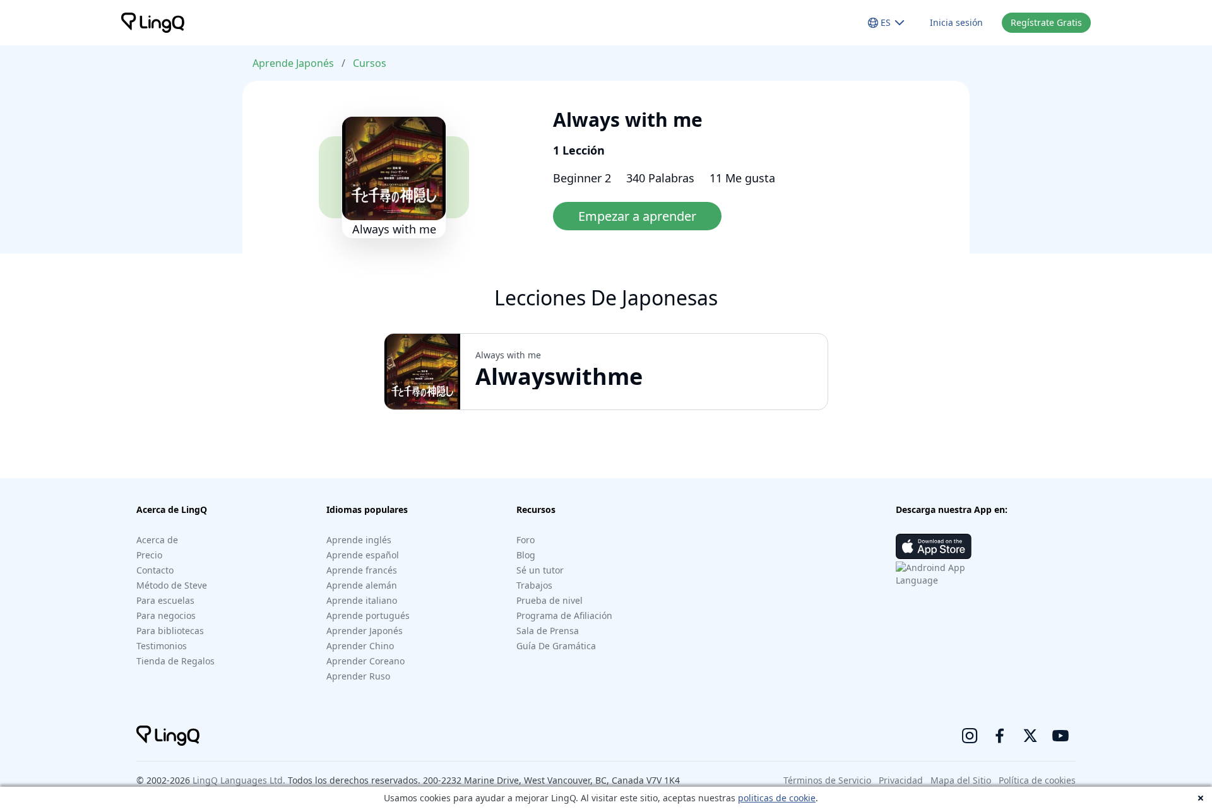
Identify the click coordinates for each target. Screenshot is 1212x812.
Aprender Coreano (365, 661)
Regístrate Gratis (1046, 22)
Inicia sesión (956, 22)
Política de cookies (1037, 780)
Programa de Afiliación (564, 615)
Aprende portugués (368, 615)
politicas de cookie (777, 798)
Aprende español (362, 555)
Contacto (155, 570)
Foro (525, 540)
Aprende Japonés (293, 63)
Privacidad (901, 780)
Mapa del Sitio (960, 780)
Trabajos (534, 585)
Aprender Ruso (358, 676)
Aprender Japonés (364, 631)
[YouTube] (1060, 736)
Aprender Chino (360, 646)
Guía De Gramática (556, 646)
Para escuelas (165, 600)
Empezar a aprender (637, 216)
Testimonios (161, 646)
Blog (525, 555)
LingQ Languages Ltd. (239, 780)
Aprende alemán (361, 585)
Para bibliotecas (170, 631)
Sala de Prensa (547, 631)
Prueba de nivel (549, 600)
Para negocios (166, 615)
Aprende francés (361, 570)
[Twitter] (1030, 736)
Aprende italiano (361, 600)
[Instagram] (969, 736)
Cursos (369, 63)
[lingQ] (152, 23)
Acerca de (157, 540)
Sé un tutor (540, 570)
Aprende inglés (358, 540)
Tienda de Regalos (175, 661)
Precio (149, 555)
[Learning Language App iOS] (933, 546)
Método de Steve (171, 585)
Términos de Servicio (827, 780)
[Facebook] (1000, 736)
